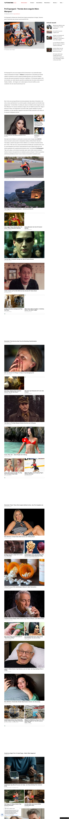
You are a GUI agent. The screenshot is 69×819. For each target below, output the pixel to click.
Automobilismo (39, 2)
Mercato (55, 2)
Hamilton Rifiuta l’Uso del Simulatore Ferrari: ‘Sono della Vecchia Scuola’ (58, 50)
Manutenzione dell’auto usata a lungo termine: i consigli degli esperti (59, 27)
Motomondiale (24, 2)
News (61, 2)
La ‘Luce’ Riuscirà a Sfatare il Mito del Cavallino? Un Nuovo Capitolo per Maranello (59, 44)
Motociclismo (47, 2)
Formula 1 (32, 2)
